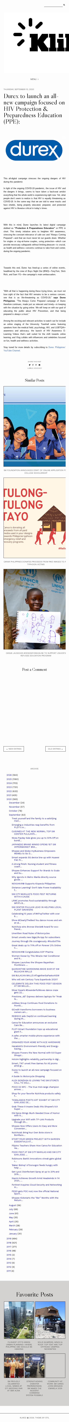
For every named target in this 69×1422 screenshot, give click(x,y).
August (13, 1205)
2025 (9, 779)
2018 (9, 1243)
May (11, 1217)
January (13, 1233)
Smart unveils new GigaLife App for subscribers (36, 937)
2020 (9, 799)
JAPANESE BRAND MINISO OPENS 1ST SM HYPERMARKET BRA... (34, 845)
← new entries (13, 749)
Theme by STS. (42, 1418)
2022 (9, 791)
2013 (9, 1263)
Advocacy (38, 368)
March (12, 1225)
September (15, 815)
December (14, 803)
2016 (9, 1251)
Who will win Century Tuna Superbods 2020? (35, 979)
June (12, 1213)
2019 (9, 1238)
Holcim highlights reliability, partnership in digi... (36, 1059)
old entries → (55, 749)
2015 (9, 1255)
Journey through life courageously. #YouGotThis (36, 941)
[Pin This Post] (36, 365)
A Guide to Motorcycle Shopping (28, 1076)
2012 (9, 1267)
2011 (9, 1271)
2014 (9, 1259)
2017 (9, 1247)
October (13, 811)
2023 (9, 787)
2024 (9, 783)
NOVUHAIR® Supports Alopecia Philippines (34, 883)
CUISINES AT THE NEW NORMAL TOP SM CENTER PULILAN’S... (33, 832)
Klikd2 (23, 1418)
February (13, 1229)
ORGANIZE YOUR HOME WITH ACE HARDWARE (36, 1042)
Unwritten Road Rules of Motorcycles (31, 933)
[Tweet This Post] (29, 365)
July (11, 1209)
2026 (9, 775)
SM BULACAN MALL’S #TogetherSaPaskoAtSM (35, 975)
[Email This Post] (39, 365)
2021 (9, 795)
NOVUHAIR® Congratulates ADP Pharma (32, 952)
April (11, 1221)
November (14, 807)
